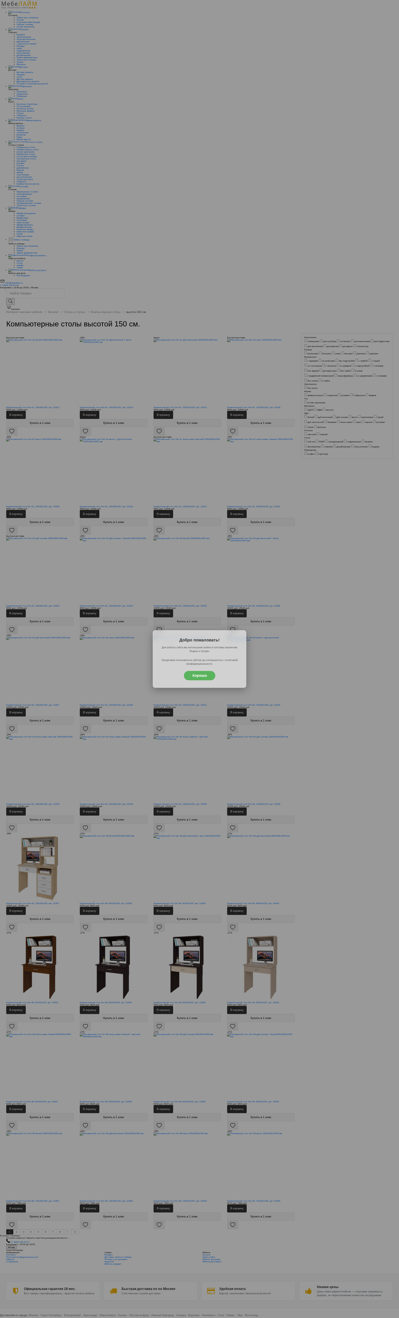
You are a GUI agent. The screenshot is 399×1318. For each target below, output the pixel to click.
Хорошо (199, 675)
